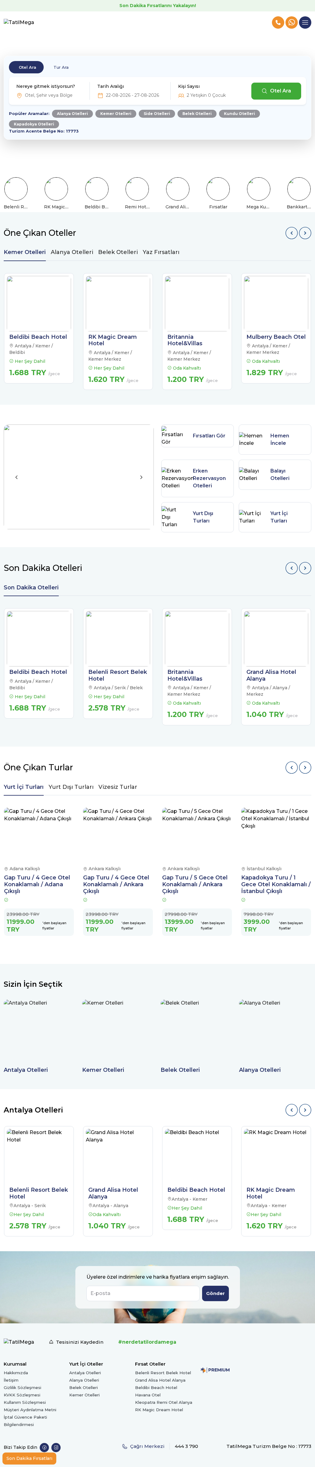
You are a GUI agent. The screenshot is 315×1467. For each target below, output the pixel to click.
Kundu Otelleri (239, 113)
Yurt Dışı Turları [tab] (71, 787)
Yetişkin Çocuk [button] (206, 95)
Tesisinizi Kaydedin (79, 1342)
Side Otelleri (157, 113)
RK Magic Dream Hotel (159, 1409)
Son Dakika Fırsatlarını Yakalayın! (157, 5)
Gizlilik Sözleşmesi (22, 1387)
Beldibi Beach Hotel (156, 1387)
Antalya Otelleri (85, 1372)
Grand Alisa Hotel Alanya (160, 1380)
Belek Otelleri (197, 113)
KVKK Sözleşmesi (22, 1394)
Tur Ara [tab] (61, 67)
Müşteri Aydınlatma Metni (30, 1409)
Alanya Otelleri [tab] (72, 252)
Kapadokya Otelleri (34, 124)
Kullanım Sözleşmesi (25, 1402)
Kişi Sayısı (189, 86)
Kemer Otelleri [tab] (25, 252)
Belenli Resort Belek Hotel (163, 1372)
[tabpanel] (157, 331)
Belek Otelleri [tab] (118, 252)
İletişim (11, 1380)
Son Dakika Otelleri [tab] (31, 587)
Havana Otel (148, 1394)
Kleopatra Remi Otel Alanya (163, 1402)
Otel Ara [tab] (27, 67)
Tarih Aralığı (110, 86)
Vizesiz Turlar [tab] (117, 787)
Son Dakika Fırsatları (29, 1458)
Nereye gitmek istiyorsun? (45, 86)
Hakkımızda (16, 1372)
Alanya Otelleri (72, 113)
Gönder (215, 1293)
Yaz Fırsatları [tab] (161, 252)
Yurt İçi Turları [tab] (24, 787)
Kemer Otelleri (115, 113)
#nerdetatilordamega (147, 1342)
